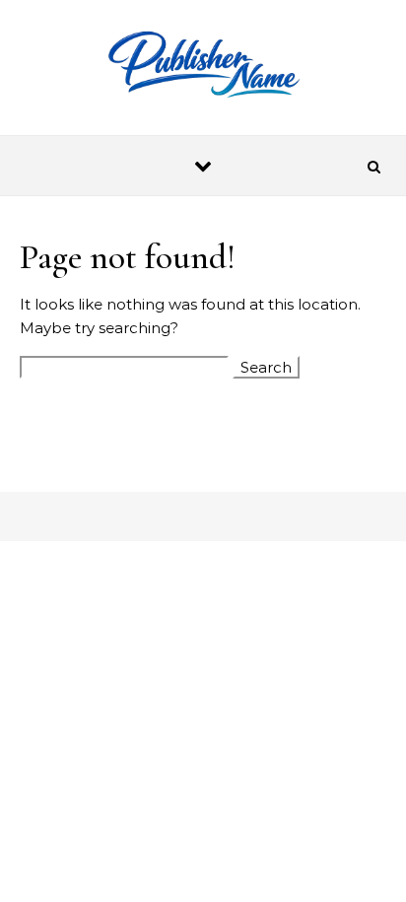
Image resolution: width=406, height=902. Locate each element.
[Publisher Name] (203, 67)
